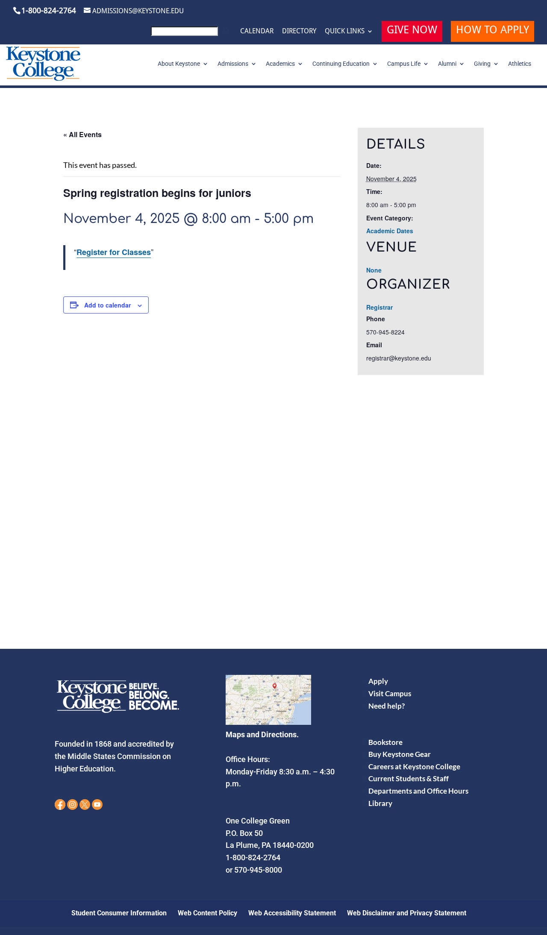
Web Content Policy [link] (207, 913)
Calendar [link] (257, 31)
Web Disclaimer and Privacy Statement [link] (406, 913)
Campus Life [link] (404, 64)
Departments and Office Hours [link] (418, 790)
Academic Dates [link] (389, 230)
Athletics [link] (519, 64)
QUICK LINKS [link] (345, 31)
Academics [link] (280, 64)
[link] (191, 33)
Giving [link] (482, 64)
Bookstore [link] (385, 742)
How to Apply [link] (492, 31)
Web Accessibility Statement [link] (292, 913)
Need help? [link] (386, 705)
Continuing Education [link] (341, 64)
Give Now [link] (412, 31)
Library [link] (380, 803)
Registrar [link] (379, 307)
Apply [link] (378, 681)
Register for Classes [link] (113, 252)
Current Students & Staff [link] (408, 778)
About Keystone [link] (179, 64)
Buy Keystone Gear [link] (399, 754)
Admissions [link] (233, 64)
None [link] (374, 270)
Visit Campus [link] (389, 693)
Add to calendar (107, 305)
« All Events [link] (82, 134)
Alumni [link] (447, 64)
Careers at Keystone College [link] (414, 766)
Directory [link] (299, 31)
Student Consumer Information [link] (119, 913)
